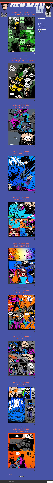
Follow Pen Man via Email (41, 24)
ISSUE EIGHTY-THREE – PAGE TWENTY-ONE (22, 245)
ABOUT (31, 1)
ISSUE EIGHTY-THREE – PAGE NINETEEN (22, 337)
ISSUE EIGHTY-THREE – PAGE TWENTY (22, 291)
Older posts (10, 474)
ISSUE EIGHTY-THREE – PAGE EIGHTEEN (22, 384)
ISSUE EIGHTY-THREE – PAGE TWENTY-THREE (22, 152)
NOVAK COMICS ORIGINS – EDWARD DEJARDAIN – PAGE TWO (22, 13)
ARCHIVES (36, 1)
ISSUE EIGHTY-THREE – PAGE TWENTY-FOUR (22, 106)
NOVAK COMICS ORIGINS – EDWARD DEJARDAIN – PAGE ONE (21, 59)
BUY (33, 1)
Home (29, 1)
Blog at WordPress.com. (11, 481)
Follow (39, 31)
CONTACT (43, 1)
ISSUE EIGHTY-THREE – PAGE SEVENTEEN (22, 430)
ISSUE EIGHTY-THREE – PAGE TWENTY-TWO (22, 199)
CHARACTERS (39, 1)
